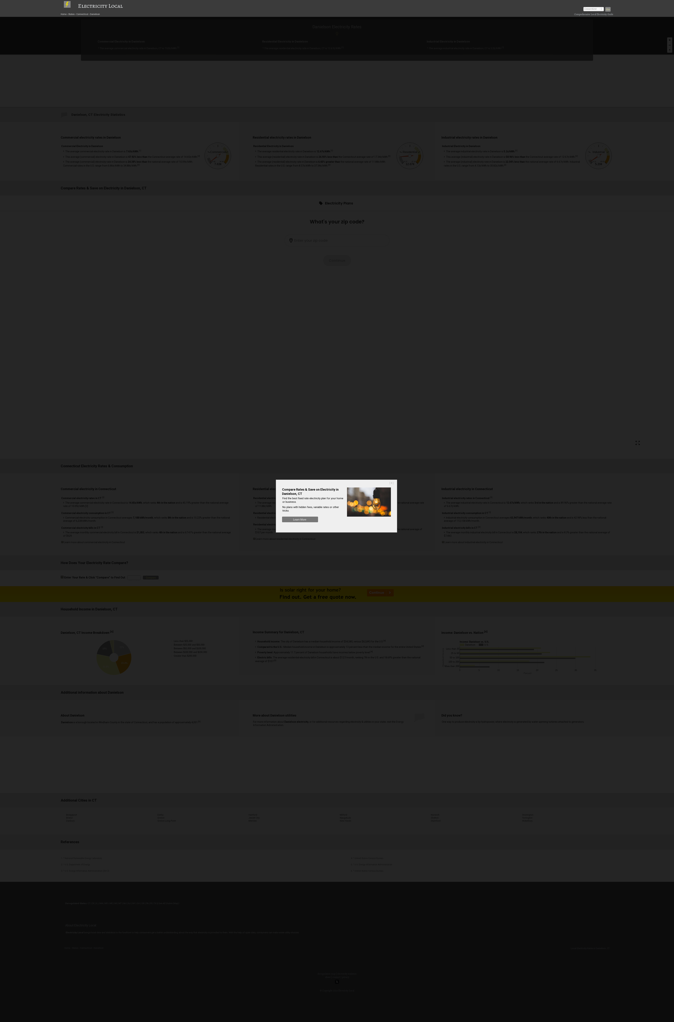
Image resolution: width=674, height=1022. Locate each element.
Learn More (299, 519)
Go (608, 9)
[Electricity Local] (70, 6)
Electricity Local (100, 6)
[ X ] (391, 483)
